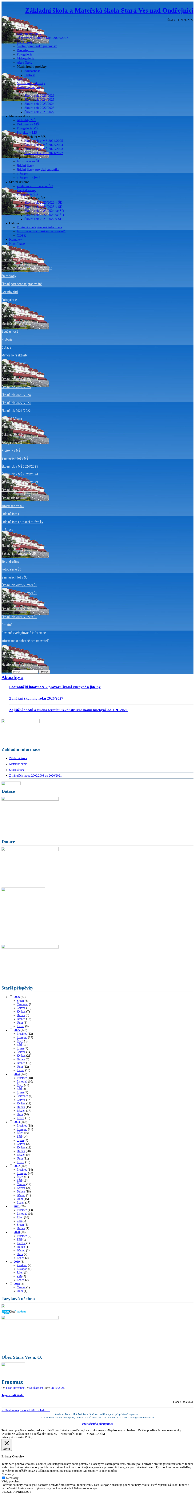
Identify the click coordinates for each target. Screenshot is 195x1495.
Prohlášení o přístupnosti (97, 1423)
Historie (29, 75)
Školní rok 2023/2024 (39, 104)
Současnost (32, 71)
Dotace (21, 79)
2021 (17, 1206)
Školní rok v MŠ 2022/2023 (43, 149)
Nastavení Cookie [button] (71, 1433)
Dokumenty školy (29, 34)
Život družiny (26, 190)
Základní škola (18, 758)
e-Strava (22, 174)
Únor (20, 1022)
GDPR (21, 235)
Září (19, 1044)
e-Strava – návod (28, 178)
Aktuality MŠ (26, 120)
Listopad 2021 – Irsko (35, 1410)
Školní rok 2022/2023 (39, 108)
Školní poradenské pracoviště (37, 46)
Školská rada (17, 769)
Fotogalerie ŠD (27, 194)
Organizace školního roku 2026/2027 (42, 38)
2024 (17, 1074)
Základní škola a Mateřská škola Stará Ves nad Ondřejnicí (109, 10)
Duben (21, 1015)
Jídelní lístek (25, 165)
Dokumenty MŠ (28, 124)
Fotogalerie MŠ (27, 128)
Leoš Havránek (15, 1387)
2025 (17, 1030)
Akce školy (24, 62)
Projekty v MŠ (27, 132)
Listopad (22, 1037)
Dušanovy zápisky (29, 87)
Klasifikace (17, 244)
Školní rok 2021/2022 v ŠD (43, 219)
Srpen (20, 1000)
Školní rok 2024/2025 (39, 99)
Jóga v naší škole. (13, 1395)
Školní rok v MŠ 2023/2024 (43, 145)
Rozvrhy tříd (25, 50)
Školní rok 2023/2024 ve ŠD (44, 211)
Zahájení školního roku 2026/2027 (36, 698)
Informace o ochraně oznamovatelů (41, 231)
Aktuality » (12, 677)
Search (6, 671)
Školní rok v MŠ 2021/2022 (43, 153)
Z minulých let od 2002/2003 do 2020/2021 (35, 775)
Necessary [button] (8, 1474)
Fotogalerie (24, 54)
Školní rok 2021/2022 (39, 112)
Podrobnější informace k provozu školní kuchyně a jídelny (55, 687)
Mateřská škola (18, 764)
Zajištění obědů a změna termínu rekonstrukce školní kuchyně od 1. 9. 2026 (68, 710)
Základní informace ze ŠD (35, 186)
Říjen (20, 1041)
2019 (17, 1261)
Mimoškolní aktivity (31, 83)
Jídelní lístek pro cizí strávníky (38, 169)
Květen (21, 1011)
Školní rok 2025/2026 (39, 95)
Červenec (22, 1004)
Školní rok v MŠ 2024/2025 (43, 141)
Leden (20, 1026)
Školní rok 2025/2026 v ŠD (43, 202)
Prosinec (22, 1033)
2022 (17, 1166)
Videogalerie (25, 58)
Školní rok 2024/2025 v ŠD (43, 207)
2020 (17, 1232)
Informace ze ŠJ (28, 161)
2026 (17, 996)
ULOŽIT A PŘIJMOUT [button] (16, 1491)
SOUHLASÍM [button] (96, 1433)
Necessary (12, 1478)
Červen (21, 1008)
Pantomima (10, 1410)
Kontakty (15, 239)
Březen (21, 1019)
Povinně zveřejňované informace (39, 227)
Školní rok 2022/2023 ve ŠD (44, 215)
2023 (17, 1121)
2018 (17, 1283)
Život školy (25, 42)
